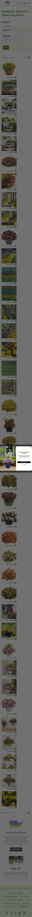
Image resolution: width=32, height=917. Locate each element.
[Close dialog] (31, 447)
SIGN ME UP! (24, 462)
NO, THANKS (24, 464)
